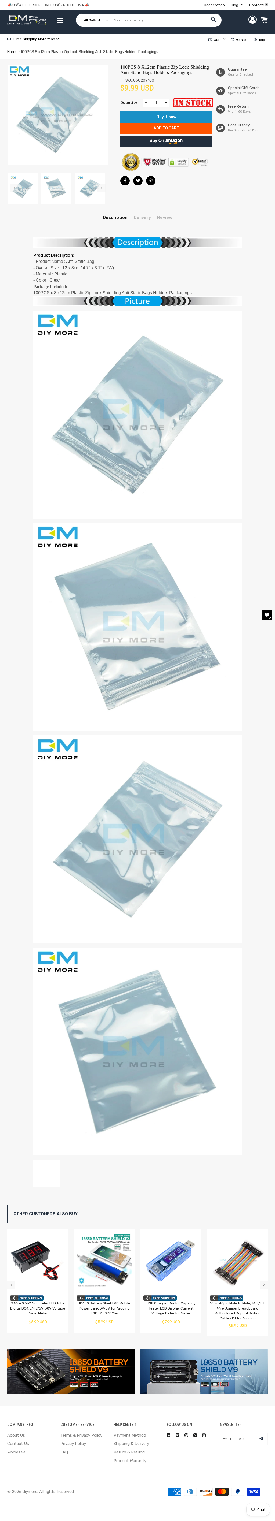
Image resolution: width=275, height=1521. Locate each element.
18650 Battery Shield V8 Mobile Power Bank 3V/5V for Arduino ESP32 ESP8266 (104, 1308)
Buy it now (166, 117)
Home (12, 52)
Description (115, 217)
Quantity (128, 102)
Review (164, 217)
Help (261, 40)
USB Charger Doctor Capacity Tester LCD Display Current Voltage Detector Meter (171, 1308)
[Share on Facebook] (125, 180)
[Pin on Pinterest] (150, 180)
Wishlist (241, 40)
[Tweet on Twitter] (138, 180)
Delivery (142, 217)
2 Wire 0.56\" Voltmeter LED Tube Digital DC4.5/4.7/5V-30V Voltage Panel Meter (37, 1308)
